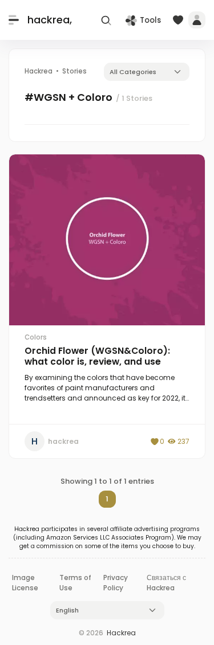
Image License (25, 583)
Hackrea (121, 633)
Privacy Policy (115, 583)
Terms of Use (75, 583)
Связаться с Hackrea (166, 583)
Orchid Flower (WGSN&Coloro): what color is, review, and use (97, 356)
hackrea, (49, 20)
